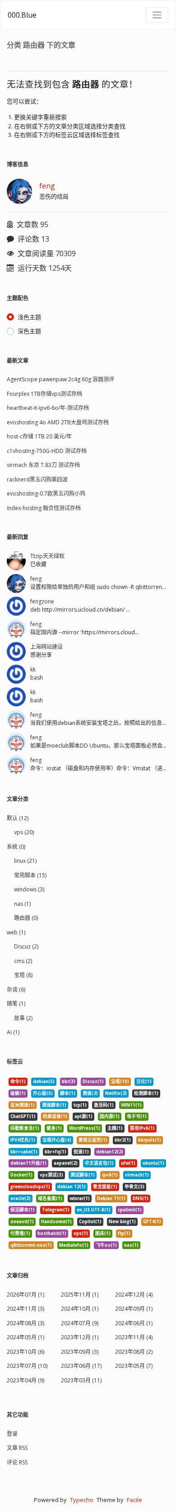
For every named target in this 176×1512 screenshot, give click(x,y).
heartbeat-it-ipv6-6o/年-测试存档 (48, 408)
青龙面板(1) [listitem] (105, 1187)
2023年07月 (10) (27, 1366)
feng (47, 186)
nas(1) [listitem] (131, 1245)
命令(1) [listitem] (18, 1081)
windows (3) (29, 889)
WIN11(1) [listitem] (131, 1105)
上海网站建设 (46, 647)
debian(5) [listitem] (44, 1081)
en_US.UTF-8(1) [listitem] (94, 1210)
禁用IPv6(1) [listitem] (142, 1128)
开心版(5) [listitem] (43, 1093)
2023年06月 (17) (81, 1366)
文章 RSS (17, 1448)
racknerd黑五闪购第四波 (37, 479)
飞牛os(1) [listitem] (106, 1245)
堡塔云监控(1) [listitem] (93, 1140)
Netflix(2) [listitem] (116, 1093)
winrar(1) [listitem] (79, 1198)
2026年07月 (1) (25, 1294)
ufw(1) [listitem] (128, 1163)
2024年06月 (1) (134, 1323)
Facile (134, 1500)
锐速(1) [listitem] (81, 1152)
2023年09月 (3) (79, 1352)
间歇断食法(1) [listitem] (24, 1128)
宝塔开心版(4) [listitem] (56, 1140)
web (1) (16, 932)
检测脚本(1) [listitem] (146, 1093)
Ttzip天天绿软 (47, 556)
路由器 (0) (26, 918)
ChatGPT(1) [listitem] (23, 1116)
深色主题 (29, 331)
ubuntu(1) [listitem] (153, 1163)
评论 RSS (17, 1462)
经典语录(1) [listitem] (55, 1116)
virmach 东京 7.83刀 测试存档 (43, 465)
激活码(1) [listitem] (104, 1105)
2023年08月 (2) (134, 1352)
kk (33, 669)
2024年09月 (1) (134, 1309)
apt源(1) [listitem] (83, 1116)
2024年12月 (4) (134, 1294)
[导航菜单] (157, 15)
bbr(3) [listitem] (68, 1081)
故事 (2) (23, 1018)
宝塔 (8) (23, 975)
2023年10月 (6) (25, 1352)
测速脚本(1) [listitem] (54, 1105)
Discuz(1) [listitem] (93, 1081)
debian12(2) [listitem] (109, 1152)
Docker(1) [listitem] (21, 1175)
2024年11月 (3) (25, 1309)
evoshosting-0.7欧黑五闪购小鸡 (46, 493)
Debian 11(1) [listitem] (111, 1198)
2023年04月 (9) (25, 1380)
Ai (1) (13, 1032)
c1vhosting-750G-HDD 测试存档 (47, 451)
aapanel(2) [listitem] (66, 1163)
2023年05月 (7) (134, 1366)
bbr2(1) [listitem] (123, 1140)
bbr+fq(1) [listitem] (55, 1152)
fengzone (42, 601)
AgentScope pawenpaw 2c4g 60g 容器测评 (60, 379)
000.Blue (22, 15)
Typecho (81, 1500)
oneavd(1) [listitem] (22, 1222)
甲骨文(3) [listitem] (134, 1187)
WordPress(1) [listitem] (84, 1128)
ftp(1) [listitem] (124, 1233)
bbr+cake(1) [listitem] (23, 1152)
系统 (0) (16, 847)
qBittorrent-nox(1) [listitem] (31, 1245)
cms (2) (23, 961)
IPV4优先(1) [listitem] (22, 1140)
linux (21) (25, 861)
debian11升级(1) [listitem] (28, 1163)
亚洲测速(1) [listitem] (22, 1105)
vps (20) (24, 832)
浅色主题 (29, 317)
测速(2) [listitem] (90, 1093)
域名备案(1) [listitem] (50, 1198)
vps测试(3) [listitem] (51, 1175)
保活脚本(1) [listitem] (22, 1210)
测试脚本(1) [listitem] (82, 1175)
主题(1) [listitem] (115, 1128)
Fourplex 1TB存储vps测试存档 (44, 394)
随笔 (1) (16, 1003)
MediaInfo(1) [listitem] (73, 1245)
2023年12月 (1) (79, 1337)
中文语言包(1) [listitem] (99, 1163)
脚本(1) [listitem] (67, 1093)
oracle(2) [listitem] (20, 1198)
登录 (12, 1434)
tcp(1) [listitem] (80, 1105)
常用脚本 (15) (30, 875)
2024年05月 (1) (25, 1337)
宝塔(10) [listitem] (120, 1081)
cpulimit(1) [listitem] (130, 1210)
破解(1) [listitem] (18, 1093)
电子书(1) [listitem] (137, 1116)
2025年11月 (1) (79, 1294)
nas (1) (22, 904)
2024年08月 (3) (25, 1323)
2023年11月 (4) (134, 1337)
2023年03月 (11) (81, 1380)
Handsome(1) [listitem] (56, 1222)
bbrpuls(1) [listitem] (149, 1140)
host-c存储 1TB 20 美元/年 (39, 436)
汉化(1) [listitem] (144, 1081)
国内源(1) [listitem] (110, 1116)
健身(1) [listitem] (54, 1128)
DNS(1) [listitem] (140, 1198)
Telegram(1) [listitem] (55, 1210)
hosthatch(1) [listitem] (51, 1233)
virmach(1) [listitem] (137, 1175)
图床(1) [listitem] (103, 1233)
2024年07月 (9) (79, 1323)
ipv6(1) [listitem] (110, 1175)
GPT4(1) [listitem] (152, 1222)
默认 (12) (17, 818)
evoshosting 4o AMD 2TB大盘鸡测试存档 (58, 422)
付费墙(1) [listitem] (20, 1233)
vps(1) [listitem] (81, 1233)
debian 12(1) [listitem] (71, 1187)
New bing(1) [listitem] (122, 1222)
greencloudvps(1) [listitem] (30, 1187)
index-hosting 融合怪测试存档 (44, 508)
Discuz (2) (26, 946)
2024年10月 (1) (79, 1309)
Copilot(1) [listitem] (90, 1222)
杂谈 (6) (16, 989)
